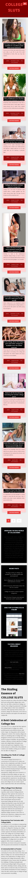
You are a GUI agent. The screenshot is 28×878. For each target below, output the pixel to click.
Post (22, 60)
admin (7, 60)
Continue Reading (14, 68)
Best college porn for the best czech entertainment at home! (14, 580)
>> (19, 521)
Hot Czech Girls (14, 662)
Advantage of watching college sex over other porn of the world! (14, 298)
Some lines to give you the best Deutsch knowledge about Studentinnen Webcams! (14, 445)
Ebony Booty (8, 667)
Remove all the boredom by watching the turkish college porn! (14, 394)
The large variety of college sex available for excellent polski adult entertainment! (14, 45)
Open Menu (25, 3)
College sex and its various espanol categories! (14, 592)
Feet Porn (21, 673)
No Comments (14, 62)
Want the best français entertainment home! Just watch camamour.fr (14, 249)
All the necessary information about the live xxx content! (14, 586)
